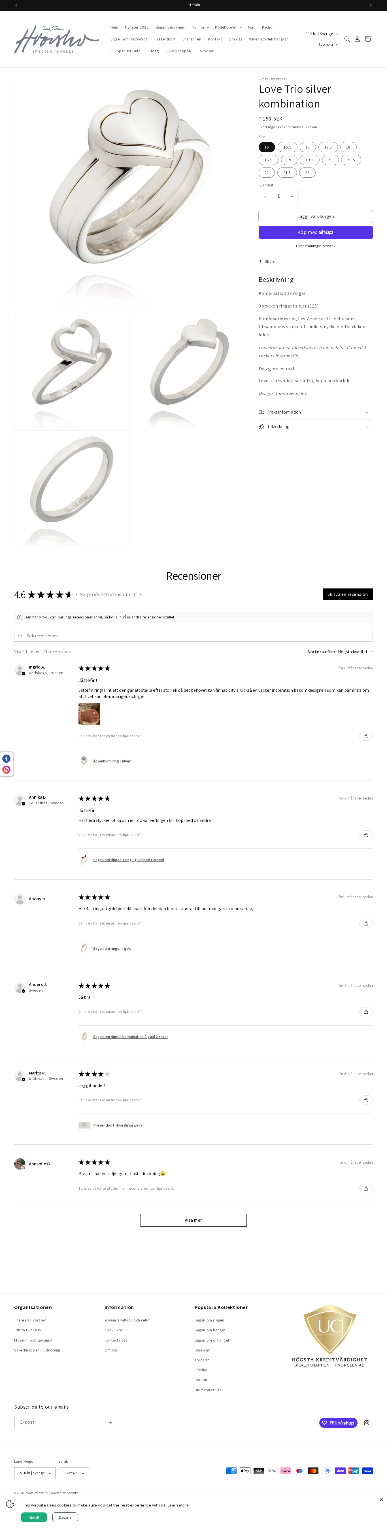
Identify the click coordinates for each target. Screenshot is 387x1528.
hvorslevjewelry (37, 1493)
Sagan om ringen (209, 1320)
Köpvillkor (114, 1330)
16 (267, 147)
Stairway (202, 1350)
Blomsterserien (208, 1389)
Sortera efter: (322, 652)
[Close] (381, 1500)
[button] (200, 27)
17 (308, 147)
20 (330, 159)
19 (289, 159)
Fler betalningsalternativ (316, 246)
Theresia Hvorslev (30, 1320)
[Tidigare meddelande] (16, 5)
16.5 (288, 147)
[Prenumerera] (109, 1422)
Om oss (111, 1350)
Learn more (178, 1505)
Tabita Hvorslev (27, 1330)
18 (348, 147)
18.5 (269, 159)
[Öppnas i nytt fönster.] (23, 1167)
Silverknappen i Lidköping (37, 1350)
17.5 (328, 147)
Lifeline (201, 1369)
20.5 (351, 159)
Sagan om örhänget (212, 1340)
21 (267, 172)
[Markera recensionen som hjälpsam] (366, 736)
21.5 (287, 172)
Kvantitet (266, 185)
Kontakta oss (116, 1340)
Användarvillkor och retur (127, 1320)
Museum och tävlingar (33, 1340)
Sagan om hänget (210, 1330)
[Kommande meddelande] (371, 5)
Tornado (202, 1359)
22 (307, 172)
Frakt (282, 127)
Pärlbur (201, 1379)
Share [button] (270, 261)
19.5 (310, 159)
